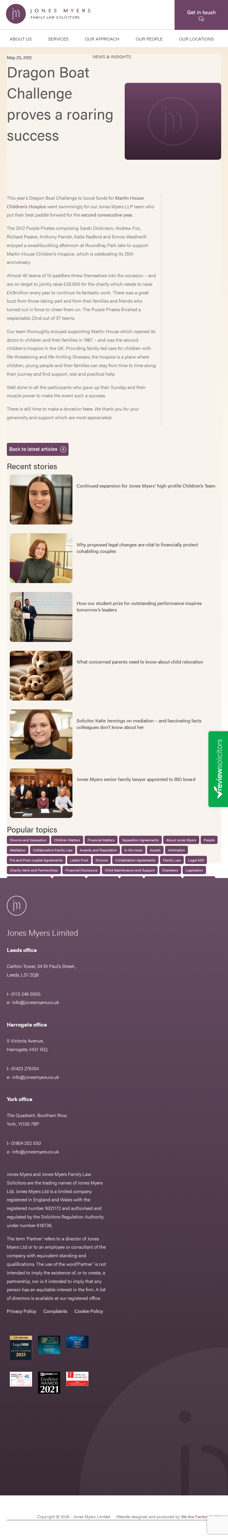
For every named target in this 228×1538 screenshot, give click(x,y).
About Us (21, 38)
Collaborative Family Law (52, 850)
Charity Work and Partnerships (34, 870)
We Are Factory (195, 1516)
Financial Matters (101, 840)
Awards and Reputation (98, 850)
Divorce (102, 860)
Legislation (194, 870)
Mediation (18, 850)
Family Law (172, 860)
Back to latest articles (33, 448)
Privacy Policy (21, 1311)
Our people (149, 38)
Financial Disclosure (81, 870)
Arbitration (176, 850)
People (209, 840)
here (87, 408)
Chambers (170, 870)
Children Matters (67, 840)
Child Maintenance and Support (130, 870)
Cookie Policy (89, 1311)
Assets (155, 850)
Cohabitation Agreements (135, 860)
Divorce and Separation (28, 840)
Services (58, 38)
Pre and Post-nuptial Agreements (36, 860)
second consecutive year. (107, 214)
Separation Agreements (140, 840)
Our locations (196, 38)
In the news (133, 850)
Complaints (55, 1311)
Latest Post (79, 860)
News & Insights (112, 56)
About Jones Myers (181, 840)
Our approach (102, 38)
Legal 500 (196, 860)
